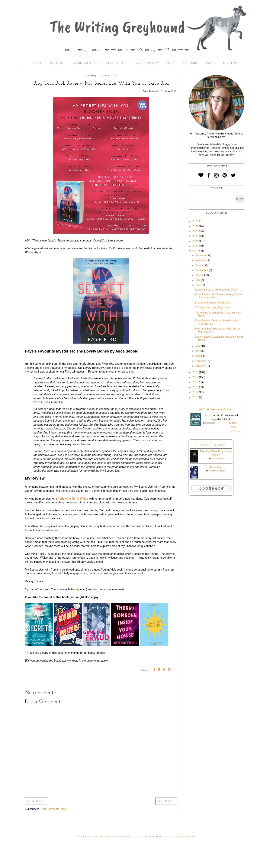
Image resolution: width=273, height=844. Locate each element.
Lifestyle (231, 63)
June (198, 285)
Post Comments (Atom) (54, 809)
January (200, 365)
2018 (195, 372)
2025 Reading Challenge (215, 409)
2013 (195, 397)
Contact (57, 63)
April (198, 351)
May (198, 346)
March (199, 355)
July (198, 280)
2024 (195, 226)
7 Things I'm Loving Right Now (212, 307)
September (202, 270)
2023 (195, 231)
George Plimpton (217, 471)
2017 (195, 377)
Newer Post (36, 801)
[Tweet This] (164, 670)
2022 (195, 235)
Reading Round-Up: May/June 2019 (216, 289)
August (199, 275)
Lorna (208, 415)
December (201, 255)
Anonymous (217, 458)
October (200, 265)
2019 (195, 251)
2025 (195, 221)
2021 (195, 241)
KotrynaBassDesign (180, 837)
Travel (210, 63)
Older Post (166, 801)
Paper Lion (215, 467)
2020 (195, 245)
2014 (195, 392)
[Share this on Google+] (170, 670)
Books (171, 63)
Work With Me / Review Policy (99, 63)
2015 (195, 387)
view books (235, 430)
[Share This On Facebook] (154, 670)
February (200, 361)
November (201, 260)
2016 (195, 382)
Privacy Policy (146, 63)
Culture (190, 63)
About (37, 63)
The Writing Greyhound (118, 837)
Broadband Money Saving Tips (213, 302)
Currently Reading (211, 445)
